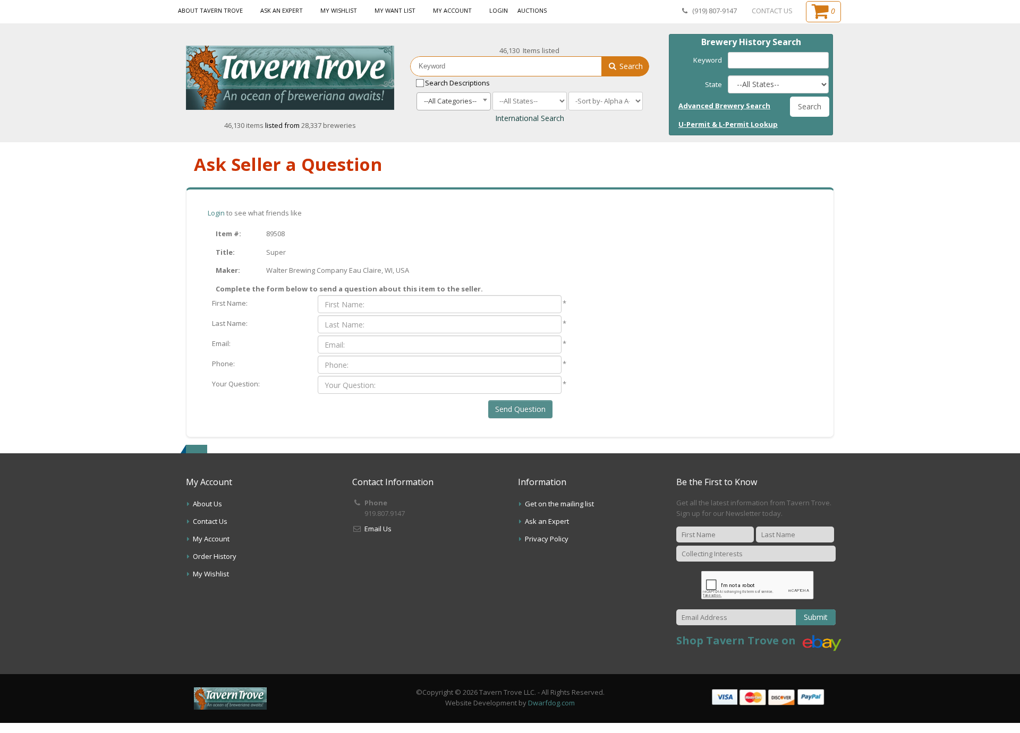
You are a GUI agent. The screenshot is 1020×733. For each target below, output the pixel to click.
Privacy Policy (546, 539)
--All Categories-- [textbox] (450, 101)
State (713, 84)
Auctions (532, 10)
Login (498, 10)
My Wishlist (338, 10)
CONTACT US (772, 10)
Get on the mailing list (559, 503)
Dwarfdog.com (551, 703)
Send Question (520, 409)
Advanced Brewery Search (724, 105)
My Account (452, 10)
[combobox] (453, 101)
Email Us (378, 528)
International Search (529, 118)
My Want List (395, 10)
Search (630, 66)
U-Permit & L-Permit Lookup (728, 124)
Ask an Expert (281, 10)
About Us (207, 503)
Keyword (707, 60)
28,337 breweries (328, 125)
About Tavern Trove (210, 10)
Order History (214, 556)
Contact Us (210, 521)
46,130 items (244, 125)
